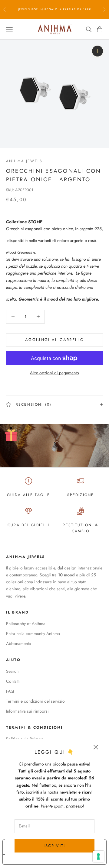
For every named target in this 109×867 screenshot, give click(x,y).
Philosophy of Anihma (25, 623)
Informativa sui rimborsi (27, 711)
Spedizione (80, 495)
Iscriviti (54, 846)
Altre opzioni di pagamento (54, 373)
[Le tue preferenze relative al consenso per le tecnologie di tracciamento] (98, 856)
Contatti (13, 681)
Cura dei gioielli (28, 525)
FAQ (10, 691)
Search (12, 671)
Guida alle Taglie (28, 495)
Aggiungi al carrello (54, 340)
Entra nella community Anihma (33, 633)
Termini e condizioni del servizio (35, 701)
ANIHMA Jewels (24, 161)
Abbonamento (18, 643)
